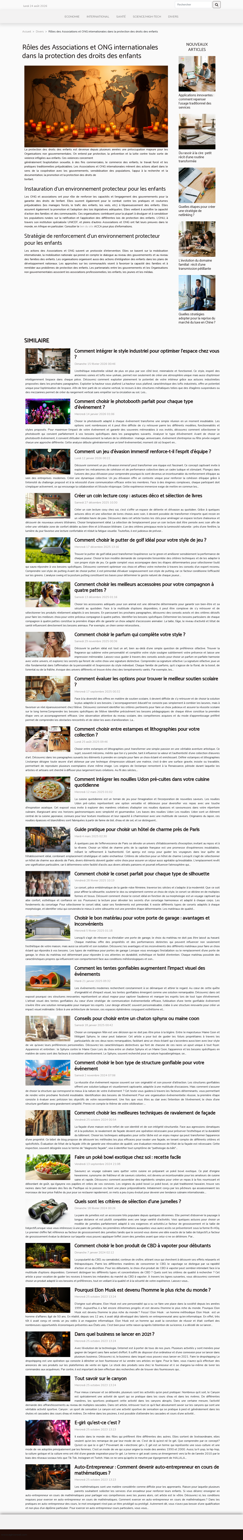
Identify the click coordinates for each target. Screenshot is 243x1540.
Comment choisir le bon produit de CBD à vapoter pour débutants (143, 1246)
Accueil (26, 32)
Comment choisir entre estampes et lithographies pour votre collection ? (137, 732)
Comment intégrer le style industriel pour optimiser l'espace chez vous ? (147, 354)
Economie (72, 17)
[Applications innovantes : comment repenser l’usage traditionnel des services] (197, 73)
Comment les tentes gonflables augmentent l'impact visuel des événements (140, 971)
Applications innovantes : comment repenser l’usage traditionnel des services (196, 101)
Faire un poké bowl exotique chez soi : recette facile (128, 1157)
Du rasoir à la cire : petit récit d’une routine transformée (195, 157)
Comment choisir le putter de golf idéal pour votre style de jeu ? (140, 540)
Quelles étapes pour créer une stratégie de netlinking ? (197, 211)
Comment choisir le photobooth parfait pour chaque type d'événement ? (134, 404)
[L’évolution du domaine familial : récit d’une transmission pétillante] (197, 239)
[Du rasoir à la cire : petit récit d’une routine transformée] (197, 131)
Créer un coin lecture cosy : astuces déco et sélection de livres (138, 496)
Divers (173, 17)
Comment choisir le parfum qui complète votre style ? (130, 635)
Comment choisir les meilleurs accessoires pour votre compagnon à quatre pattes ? (144, 587)
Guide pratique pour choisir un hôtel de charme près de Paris (137, 830)
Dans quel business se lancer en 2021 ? (114, 1334)
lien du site (86, 226)
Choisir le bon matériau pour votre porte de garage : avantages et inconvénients (142, 921)
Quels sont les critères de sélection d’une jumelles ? (128, 1202)
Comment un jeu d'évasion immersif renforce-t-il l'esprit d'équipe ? (143, 452)
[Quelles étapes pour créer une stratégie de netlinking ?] (197, 185)
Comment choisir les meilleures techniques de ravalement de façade (145, 1113)
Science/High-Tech (147, 17)
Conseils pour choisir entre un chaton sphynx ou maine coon (137, 1019)
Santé (121, 17)
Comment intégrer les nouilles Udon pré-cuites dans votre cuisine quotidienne (142, 782)
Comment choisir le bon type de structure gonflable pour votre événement (139, 1066)
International (98, 17)
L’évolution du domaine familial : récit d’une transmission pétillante (195, 265)
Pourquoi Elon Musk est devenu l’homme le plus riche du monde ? (143, 1290)
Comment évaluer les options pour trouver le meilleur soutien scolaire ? (146, 682)
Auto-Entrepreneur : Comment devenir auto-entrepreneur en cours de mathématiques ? (147, 1470)
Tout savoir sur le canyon (101, 1379)
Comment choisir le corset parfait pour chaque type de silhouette (142, 874)
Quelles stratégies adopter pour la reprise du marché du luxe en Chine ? (197, 318)
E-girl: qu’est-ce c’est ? (97, 1423)
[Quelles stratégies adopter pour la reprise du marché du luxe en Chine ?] (197, 293)
